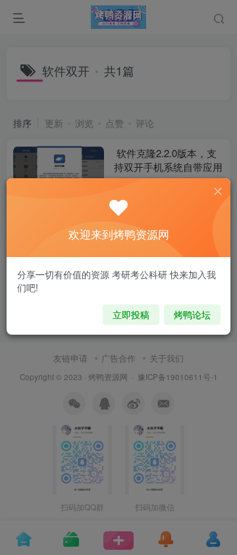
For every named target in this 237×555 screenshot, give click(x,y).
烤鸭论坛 (192, 314)
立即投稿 (131, 314)
